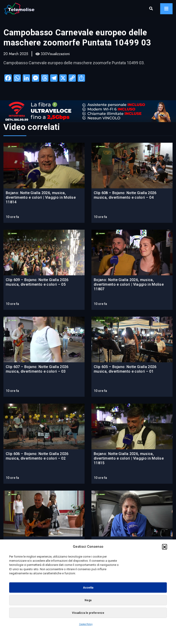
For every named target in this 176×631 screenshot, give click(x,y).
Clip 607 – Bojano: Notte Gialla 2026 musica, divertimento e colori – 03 (37, 369)
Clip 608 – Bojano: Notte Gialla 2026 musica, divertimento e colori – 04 (125, 195)
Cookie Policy (86, 624)
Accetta (88, 587)
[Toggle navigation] (166, 8)
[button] (164, 546)
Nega (88, 600)
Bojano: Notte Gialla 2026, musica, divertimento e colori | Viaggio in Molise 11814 (41, 197)
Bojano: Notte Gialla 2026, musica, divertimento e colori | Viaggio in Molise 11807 (129, 284)
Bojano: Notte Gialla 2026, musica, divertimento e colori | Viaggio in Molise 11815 (129, 458)
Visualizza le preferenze (88, 612)
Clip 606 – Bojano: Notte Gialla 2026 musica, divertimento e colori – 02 (37, 456)
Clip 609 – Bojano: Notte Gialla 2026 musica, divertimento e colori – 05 (37, 282)
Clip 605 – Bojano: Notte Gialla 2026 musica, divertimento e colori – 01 (125, 369)
